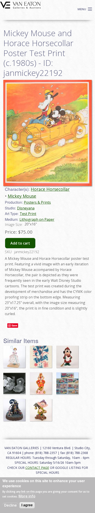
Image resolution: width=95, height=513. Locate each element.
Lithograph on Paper (36, 219)
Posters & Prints (37, 202)
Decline (10, 505)
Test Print (28, 213)
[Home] (20, 4)
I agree (27, 505)
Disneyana (25, 208)
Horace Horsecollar (50, 189)
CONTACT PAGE (37, 468)
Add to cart (20, 243)
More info (27, 496)
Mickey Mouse (22, 196)
